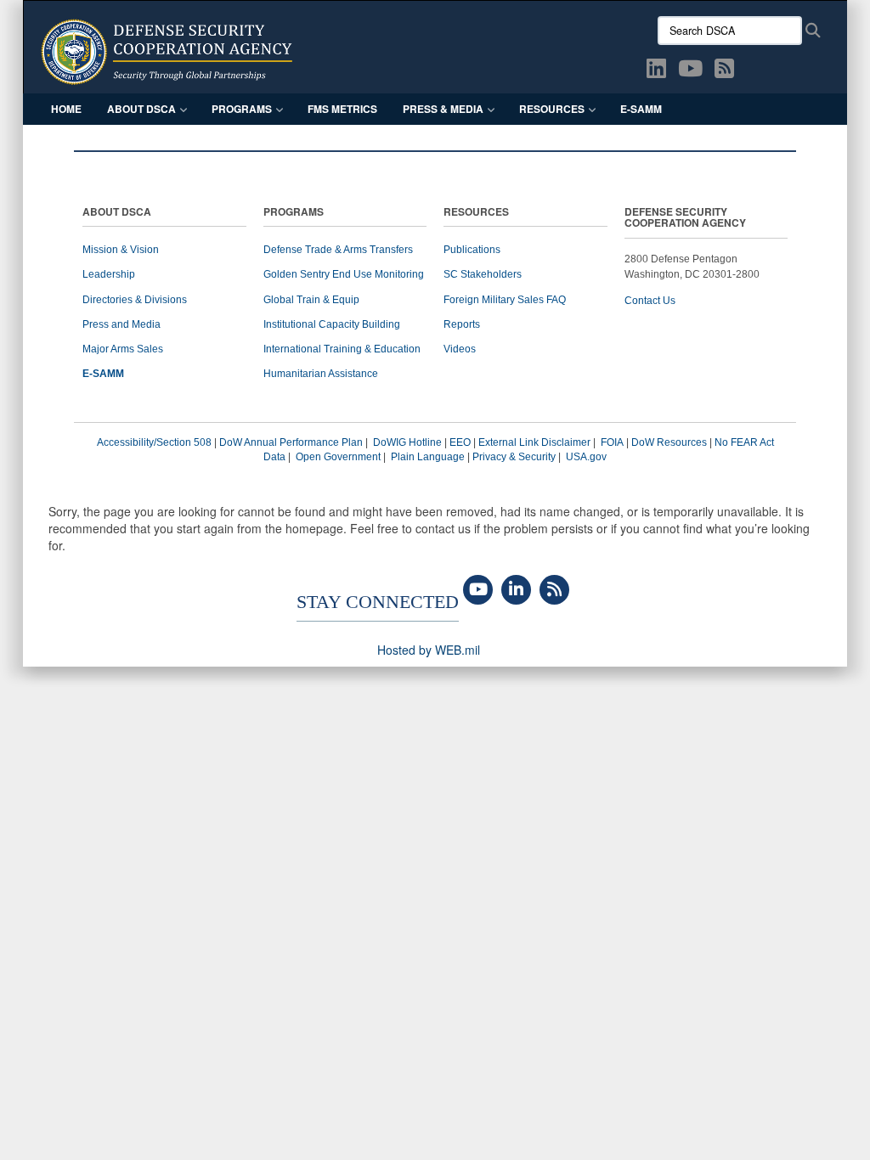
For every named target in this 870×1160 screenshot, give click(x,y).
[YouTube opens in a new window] (690, 71)
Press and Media (121, 324)
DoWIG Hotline (407, 442)
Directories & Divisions (134, 300)
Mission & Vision (120, 250)
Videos (459, 349)
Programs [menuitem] (242, 108)
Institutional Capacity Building (331, 324)
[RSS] (554, 590)
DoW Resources (669, 442)
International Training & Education (342, 349)
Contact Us (649, 301)
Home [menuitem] (66, 108)
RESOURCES (476, 212)
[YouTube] (478, 590)
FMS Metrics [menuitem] (342, 108)
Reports (461, 324)
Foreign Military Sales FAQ (504, 300)
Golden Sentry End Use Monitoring (343, 274)
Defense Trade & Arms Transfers (338, 250)
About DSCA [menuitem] (141, 108)
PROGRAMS (293, 212)
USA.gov (586, 457)
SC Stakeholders (482, 274)
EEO (460, 442)
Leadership (108, 274)
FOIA (612, 442)
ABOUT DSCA (116, 212)
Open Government (338, 457)
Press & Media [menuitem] (443, 108)
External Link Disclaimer (534, 442)
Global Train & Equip (311, 300)
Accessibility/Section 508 (154, 442)
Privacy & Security (514, 457)
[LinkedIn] (516, 590)
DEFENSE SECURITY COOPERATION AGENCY (685, 218)
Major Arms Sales (122, 349)
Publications (471, 250)
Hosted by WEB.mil (428, 649)
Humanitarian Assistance (320, 374)
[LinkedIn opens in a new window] (656, 71)
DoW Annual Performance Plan (291, 442)
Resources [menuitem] (552, 108)
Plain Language (428, 457)
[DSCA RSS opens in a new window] (724, 71)
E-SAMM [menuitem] (641, 108)
